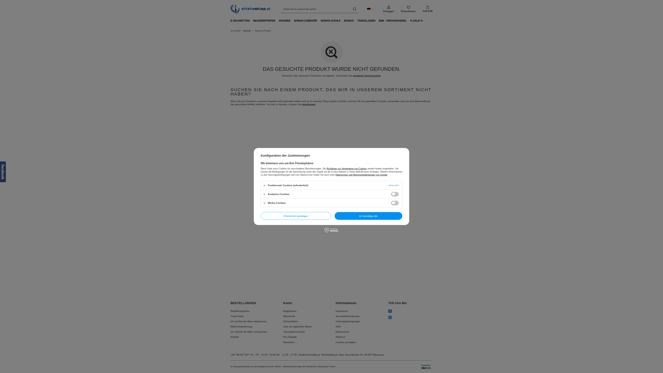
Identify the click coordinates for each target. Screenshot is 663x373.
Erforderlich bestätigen (296, 215)
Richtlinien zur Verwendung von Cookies (347, 168)
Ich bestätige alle (368, 215)
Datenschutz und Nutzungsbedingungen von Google (361, 175)
